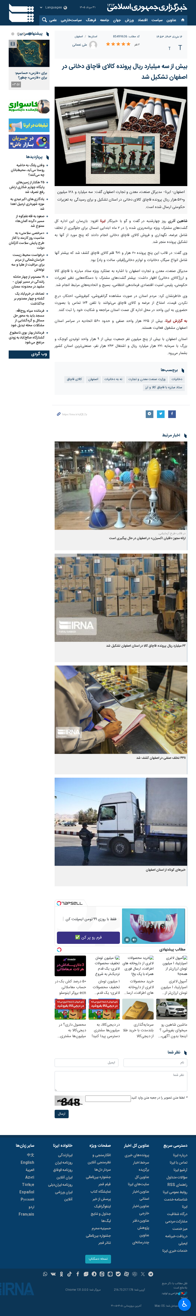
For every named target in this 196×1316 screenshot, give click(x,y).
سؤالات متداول (176, 1178)
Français (26, 1214)
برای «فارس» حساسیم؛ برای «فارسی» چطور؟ (31, 75)
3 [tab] (18, 33)
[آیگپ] (110, 1275)
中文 (30, 1155)
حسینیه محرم (101, 1229)
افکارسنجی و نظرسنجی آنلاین (99, 1159)
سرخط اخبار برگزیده (141, 1166)
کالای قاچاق (74, 379)
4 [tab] (12, 33)
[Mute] (134, 940)
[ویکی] (53, 1275)
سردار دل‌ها (102, 1170)
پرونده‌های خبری (137, 1155)
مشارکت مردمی (176, 1222)
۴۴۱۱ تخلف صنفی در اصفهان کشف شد (161, 758)
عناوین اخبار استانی (140, 1195)
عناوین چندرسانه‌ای (140, 1239)
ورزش (129, 20)
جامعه (104, 20)
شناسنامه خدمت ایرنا (175, 1203)
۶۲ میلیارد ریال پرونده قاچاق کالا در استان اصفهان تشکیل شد (146, 646)
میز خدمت (180, 1229)
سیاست (157, 20)
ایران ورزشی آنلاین (63, 1196)
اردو (31, 1207)
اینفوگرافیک (102, 1207)
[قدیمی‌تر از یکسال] (121, 485)
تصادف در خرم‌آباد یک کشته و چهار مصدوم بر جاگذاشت (29, 298)
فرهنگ (91, 20)
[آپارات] (126, 1275)
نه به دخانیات (113, 379)
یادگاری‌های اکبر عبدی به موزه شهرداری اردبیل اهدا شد (27, 204)
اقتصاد (143, 20)
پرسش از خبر (102, 1199)
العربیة (30, 1170)
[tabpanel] (29, 65)
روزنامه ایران (63, 1163)
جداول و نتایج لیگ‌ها (101, 1217)
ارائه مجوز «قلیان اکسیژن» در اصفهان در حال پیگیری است (147, 538)
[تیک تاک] (69, 1275)
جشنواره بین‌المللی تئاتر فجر (98, 1239)
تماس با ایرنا (178, 1163)
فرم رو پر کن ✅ (88, 937)
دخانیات (177, 379)
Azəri (29, 1178)
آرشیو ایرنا (180, 1170)
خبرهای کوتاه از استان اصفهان (166, 870)
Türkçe (28, 1185)
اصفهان (79, 36)
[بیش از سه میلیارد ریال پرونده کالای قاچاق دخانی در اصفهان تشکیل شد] (121, 136)
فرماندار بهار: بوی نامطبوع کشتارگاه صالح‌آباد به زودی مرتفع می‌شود (26, 337)
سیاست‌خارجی (71, 20)
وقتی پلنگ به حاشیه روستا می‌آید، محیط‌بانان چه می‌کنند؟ (27, 170)
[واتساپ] (45, 1275)
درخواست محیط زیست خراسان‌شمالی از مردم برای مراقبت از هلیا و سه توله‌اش (27, 262)
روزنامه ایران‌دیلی (60, 1185)
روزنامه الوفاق (62, 1170)
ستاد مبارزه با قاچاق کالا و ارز (163, 387)
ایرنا (146, 8)
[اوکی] (61, 1275)
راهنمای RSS (177, 1185)
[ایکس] (142, 1275)
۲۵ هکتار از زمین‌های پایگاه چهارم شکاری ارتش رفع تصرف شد (26, 187)
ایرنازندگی (65, 1155)
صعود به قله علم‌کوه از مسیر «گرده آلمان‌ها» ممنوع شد (29, 221)
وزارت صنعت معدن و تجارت (147, 379)
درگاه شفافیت (177, 1214)
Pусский (27, 1200)
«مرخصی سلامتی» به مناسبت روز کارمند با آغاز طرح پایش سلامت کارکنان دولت (26, 240)
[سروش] (94, 1275)
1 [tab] (29, 33)
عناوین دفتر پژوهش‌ (141, 1224)
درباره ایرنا (180, 1155)
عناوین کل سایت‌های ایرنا (138, 1181)
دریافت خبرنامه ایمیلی (176, 1240)
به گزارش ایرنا (176, 321)
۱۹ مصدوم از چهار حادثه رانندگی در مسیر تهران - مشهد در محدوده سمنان (27, 282)
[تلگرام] (151, 1275)
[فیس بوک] (77, 1275)
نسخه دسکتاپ (98, 1259)
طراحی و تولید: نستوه (174, 1296)
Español (26, 1192)
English (27, 1163)
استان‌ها (92, 36)
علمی (53, 20)
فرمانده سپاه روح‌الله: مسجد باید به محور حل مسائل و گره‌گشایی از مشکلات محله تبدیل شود (27, 318)
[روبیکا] (134, 1275)
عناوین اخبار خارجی (140, 1210)
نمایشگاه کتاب (101, 1192)
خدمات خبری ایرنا (174, 1251)
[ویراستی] (85, 1275)
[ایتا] (102, 1275)
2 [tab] (24, 33)
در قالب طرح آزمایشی (172, 533)
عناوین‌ (171, 20)
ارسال (61, 1114)
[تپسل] (59, 903)
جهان (117, 20)
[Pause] (127, 940)
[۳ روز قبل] (29, 53)
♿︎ (184, 1304)
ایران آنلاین (64, 1178)
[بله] (118, 1275)
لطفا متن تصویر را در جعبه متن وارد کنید (159, 1098)
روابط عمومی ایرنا (175, 1192)
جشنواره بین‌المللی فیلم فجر (98, 1181)
